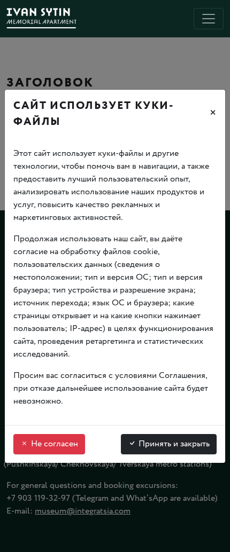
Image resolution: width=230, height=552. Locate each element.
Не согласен (53, 444)
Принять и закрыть (173, 444)
